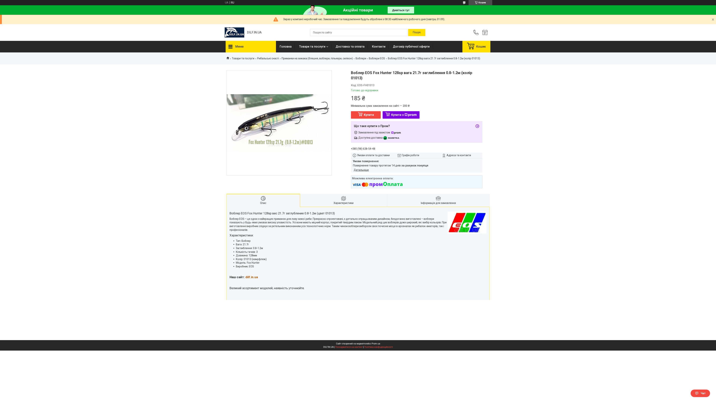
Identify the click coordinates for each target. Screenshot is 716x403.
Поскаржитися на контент (349, 347)
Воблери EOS (377, 58)
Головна (286, 46)
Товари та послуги (312, 46)
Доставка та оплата (350, 46)
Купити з (397, 115)
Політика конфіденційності (378, 347)
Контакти (378, 46)
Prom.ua (376, 343)
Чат (703, 393)
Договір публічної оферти (411, 46)
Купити (369, 115)
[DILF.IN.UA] (234, 32)
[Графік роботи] (485, 32)
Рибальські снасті (268, 58)
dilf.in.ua (251, 277)
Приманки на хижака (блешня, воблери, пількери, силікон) (317, 58)
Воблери (361, 58)
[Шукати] (416, 32)
